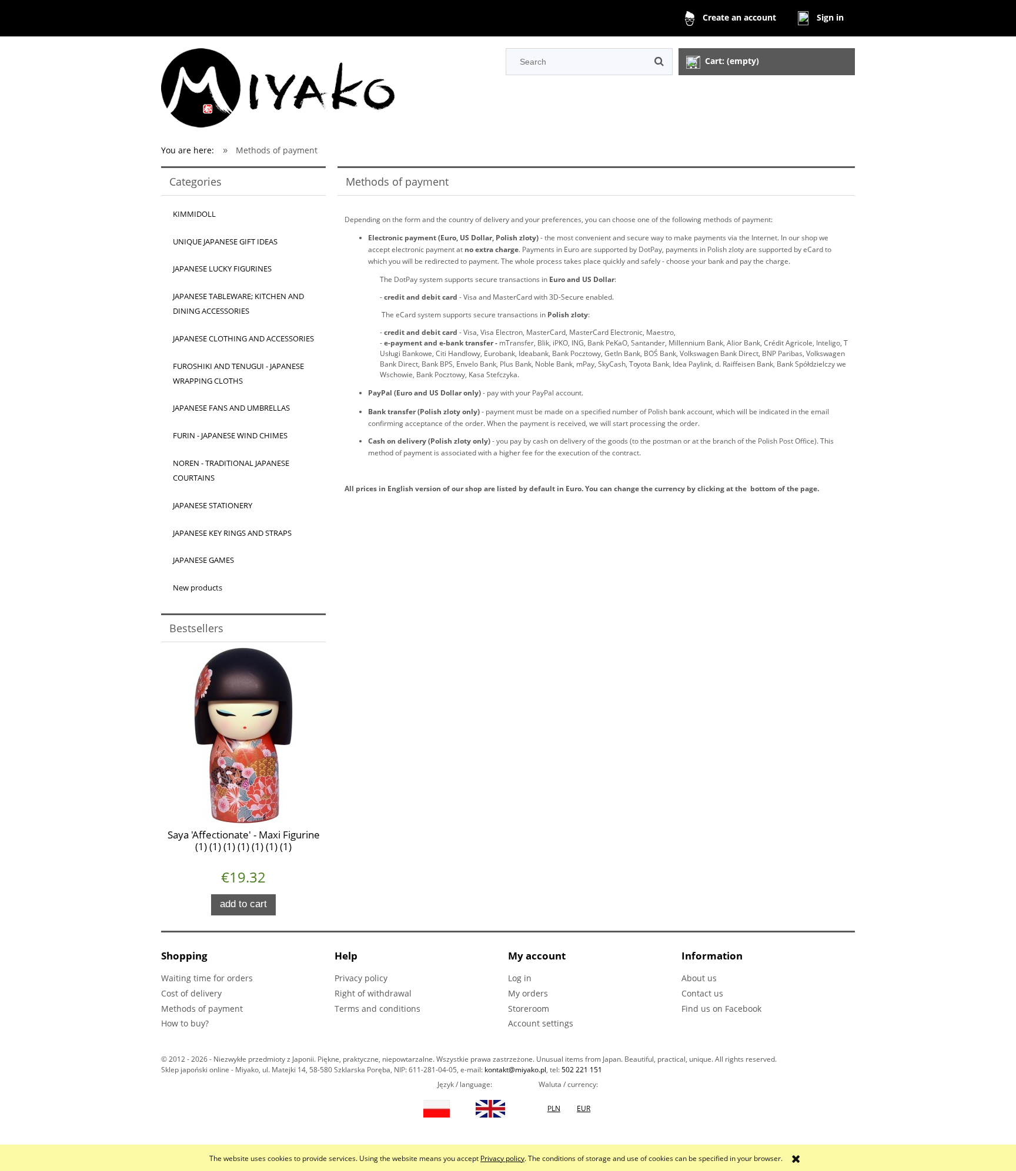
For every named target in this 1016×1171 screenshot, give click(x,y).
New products (197, 587)
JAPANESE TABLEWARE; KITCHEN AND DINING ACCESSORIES (238, 303)
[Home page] (278, 86)
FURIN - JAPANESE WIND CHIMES (230, 435)
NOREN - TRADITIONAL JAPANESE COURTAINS (231, 470)
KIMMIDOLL (194, 214)
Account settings (540, 1023)
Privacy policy (502, 1158)
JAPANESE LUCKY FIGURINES (222, 268)
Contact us (702, 993)
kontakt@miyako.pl (515, 1070)
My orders (528, 993)
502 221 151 (582, 1070)
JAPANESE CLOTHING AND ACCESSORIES (243, 338)
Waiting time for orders (207, 978)
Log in (520, 978)
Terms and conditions (377, 1008)
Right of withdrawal (373, 993)
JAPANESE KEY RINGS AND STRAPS (232, 533)
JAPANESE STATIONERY (212, 505)
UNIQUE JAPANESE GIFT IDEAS (225, 241)
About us (699, 978)
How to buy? (185, 1023)
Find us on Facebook (721, 1008)
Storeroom (528, 1008)
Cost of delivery (191, 993)
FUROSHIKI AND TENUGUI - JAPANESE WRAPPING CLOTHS (238, 373)
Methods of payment (202, 1008)
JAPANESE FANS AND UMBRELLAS (231, 407)
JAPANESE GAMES (203, 560)
